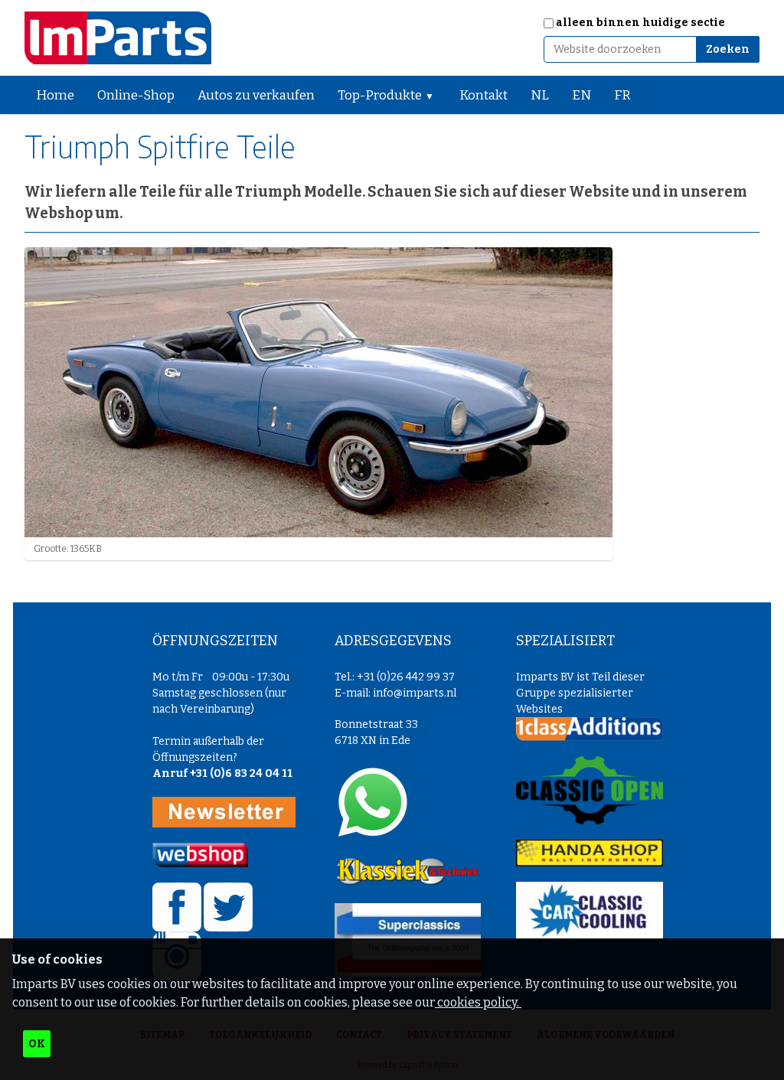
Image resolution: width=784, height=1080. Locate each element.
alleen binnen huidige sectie (640, 22)
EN (581, 95)
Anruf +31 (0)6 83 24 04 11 (222, 773)
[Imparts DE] (117, 37)
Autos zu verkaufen (256, 95)
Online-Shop (136, 95)
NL (540, 95)
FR (622, 95)
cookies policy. (478, 1002)
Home (55, 95)
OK (36, 1043)
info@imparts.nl (414, 693)
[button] (435, 95)
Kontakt (483, 95)
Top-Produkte (380, 95)
